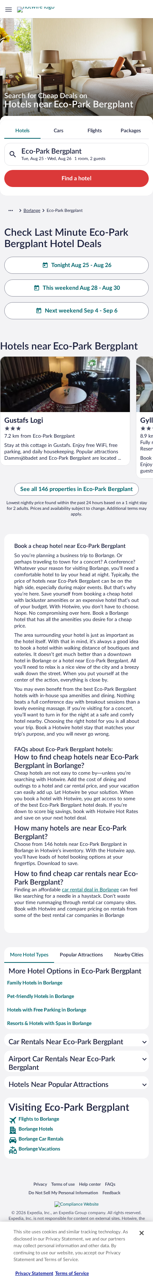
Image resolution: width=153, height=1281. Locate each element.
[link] (76, 1120)
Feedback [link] (111, 1192)
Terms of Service (72, 1273)
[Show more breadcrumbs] (10, 210)
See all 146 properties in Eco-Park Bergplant (76, 489)
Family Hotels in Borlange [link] (34, 983)
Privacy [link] (40, 1184)
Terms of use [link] (63, 1184)
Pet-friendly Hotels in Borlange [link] (40, 996)
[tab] (22, 131)
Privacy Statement (34, 1273)
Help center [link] (90, 1184)
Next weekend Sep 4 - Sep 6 (81, 311)
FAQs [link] (110, 1184)
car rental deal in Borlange (90, 889)
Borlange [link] (31, 210)
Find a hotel (76, 178)
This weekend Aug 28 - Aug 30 (81, 288)
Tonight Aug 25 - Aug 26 (81, 265)
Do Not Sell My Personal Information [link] (63, 1192)
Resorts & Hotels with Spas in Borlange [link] (49, 1023)
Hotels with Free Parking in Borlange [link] (46, 1010)
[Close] (141, 1233)
